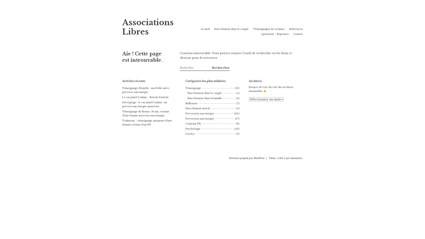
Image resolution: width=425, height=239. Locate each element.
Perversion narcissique (199, 113)
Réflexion (191, 103)
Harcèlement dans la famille (204, 98)
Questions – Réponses (275, 34)
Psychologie (193, 128)
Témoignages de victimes (269, 29)
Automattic (296, 158)
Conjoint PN (193, 123)
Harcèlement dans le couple (231, 29)
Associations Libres (148, 27)
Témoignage (193, 88)
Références (296, 29)
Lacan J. (190, 133)
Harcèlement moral (197, 108)
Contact (298, 34)
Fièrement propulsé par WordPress (246, 158)
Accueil (205, 29)
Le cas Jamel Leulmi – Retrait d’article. (145, 97)
